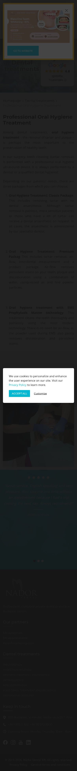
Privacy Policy (17, 385)
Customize (40, 393)
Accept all (19, 393)
